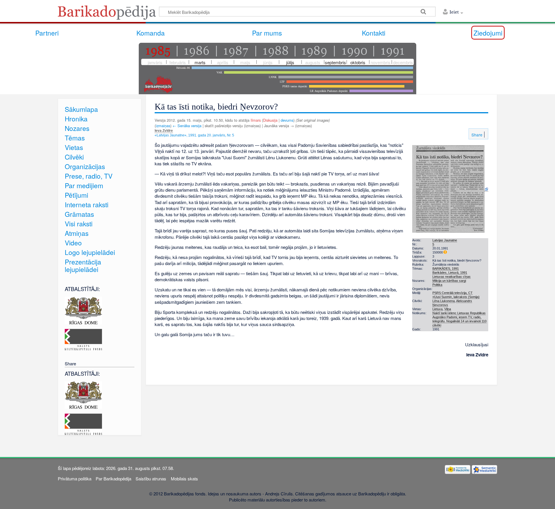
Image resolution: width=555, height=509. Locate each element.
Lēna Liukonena (443, 301)
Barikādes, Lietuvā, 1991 (449, 272)
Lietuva (437, 309)
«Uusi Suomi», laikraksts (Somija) (456, 297)
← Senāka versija (187, 125)
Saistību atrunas (151, 478)
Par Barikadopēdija (113, 478)
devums (287, 120)
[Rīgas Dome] (83, 310)
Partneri (47, 32)
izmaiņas (163, 125)
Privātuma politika (74, 478)
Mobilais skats (184, 478)
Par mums (267, 32)
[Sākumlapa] (108, 14)
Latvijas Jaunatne (444, 240)
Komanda (150, 32)
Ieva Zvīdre (164, 131)
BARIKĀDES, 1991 (445, 268)
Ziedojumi (487, 32)
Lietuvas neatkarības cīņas (451, 276)
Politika (437, 284)
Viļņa (447, 309)
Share (476, 135)
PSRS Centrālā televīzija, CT (452, 293)
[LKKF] (83, 339)
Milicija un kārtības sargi (449, 280)
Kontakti (373, 32)
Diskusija (270, 120)
